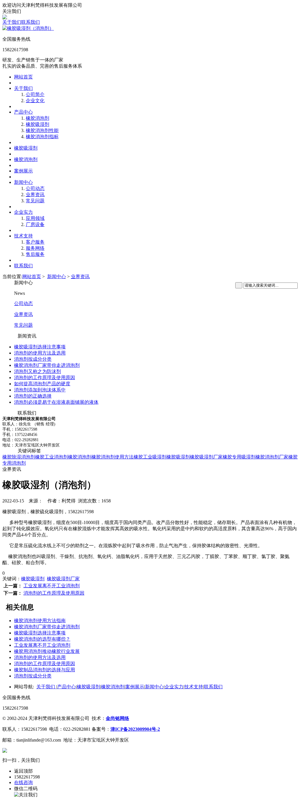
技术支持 (23, 235)
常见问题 (35, 200)
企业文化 (35, 100)
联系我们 (30, 22)
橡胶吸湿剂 (37, 124)
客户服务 (35, 241)
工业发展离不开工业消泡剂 (51, 585)
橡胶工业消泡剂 (51, 456)
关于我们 (11, 22)
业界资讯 (35, 194)
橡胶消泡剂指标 (42, 136)
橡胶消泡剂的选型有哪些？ (42, 638)
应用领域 (35, 218)
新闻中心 (23, 182)
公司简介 (35, 94)
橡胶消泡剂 (37, 118)
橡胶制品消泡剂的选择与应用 (44, 669)
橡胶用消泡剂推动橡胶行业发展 (47, 651)
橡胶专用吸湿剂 (239, 456)
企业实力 (23, 212)
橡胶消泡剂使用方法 (112, 456)
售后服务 (35, 254)
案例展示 (23, 170)
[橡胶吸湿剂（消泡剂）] (28, 28)
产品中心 (23, 111)
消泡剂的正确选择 (33, 395)
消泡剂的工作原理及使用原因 (44, 377)
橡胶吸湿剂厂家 (206, 456)
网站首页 (23, 76)
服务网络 (35, 248)
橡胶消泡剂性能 (42, 130)
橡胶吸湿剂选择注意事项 (40, 346)
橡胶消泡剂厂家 (271, 456)
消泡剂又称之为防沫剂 (37, 371)
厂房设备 (35, 224)
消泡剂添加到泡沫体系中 (40, 389)
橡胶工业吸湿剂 (150, 456)
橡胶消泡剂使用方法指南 (40, 620)
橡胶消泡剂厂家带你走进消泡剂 (47, 365)
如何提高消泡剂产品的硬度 (42, 383)
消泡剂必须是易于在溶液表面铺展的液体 (56, 402)
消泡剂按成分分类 (33, 359)
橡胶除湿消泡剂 (18, 456)
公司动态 (35, 188)
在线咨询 (23, 782)
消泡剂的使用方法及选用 (40, 352)
